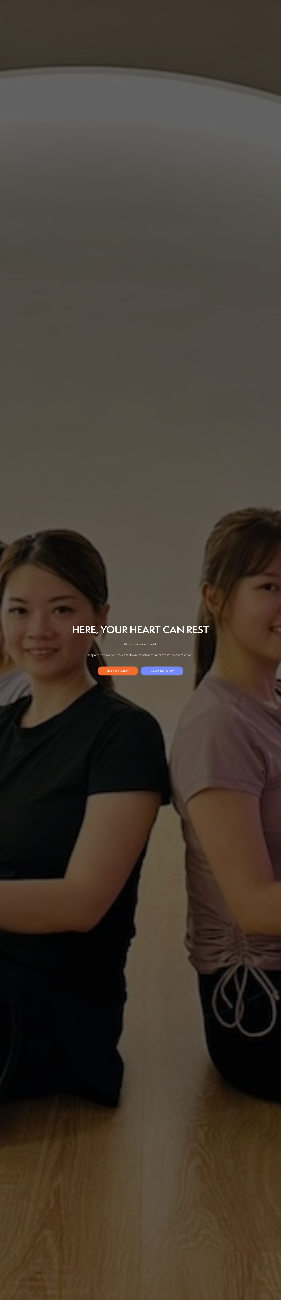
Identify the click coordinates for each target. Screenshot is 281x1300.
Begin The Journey (117, 671)
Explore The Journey (162, 671)
